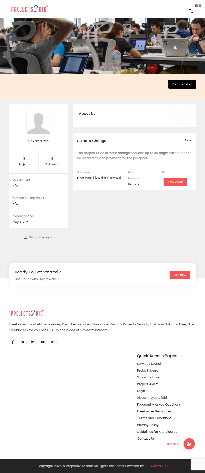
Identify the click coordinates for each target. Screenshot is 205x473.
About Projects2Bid (152, 397)
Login (141, 391)
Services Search (149, 363)
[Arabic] (200, 5)
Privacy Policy (148, 425)
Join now (180, 275)
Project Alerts (148, 384)
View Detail (175, 182)
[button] (189, 443)
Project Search (148, 370)
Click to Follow (182, 84)
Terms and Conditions (154, 418)
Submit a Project (150, 377)
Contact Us (146, 438)
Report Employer (40, 237)
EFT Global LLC (156, 466)
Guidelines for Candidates (157, 431)
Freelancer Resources (154, 411)
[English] (196, 5)
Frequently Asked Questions (159, 404)
